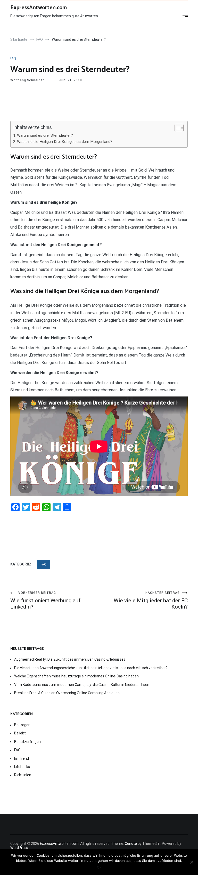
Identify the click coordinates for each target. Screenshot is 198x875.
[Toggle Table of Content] (176, 128)
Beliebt (20, 733)
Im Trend (21, 758)
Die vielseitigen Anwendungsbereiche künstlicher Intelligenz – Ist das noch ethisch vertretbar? (91, 668)
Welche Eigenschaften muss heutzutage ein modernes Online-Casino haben (76, 676)
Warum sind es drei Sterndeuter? (45, 135)
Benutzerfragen (27, 742)
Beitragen (22, 725)
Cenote (131, 843)
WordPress (19, 848)
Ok (99, 867)
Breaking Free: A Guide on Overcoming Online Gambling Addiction (67, 693)
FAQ (13, 58)
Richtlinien (22, 775)
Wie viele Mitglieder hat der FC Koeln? (151, 600)
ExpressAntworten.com (38, 7)
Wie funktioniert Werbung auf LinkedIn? (45, 600)
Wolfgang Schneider (27, 80)
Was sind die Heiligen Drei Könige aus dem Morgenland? (64, 141)
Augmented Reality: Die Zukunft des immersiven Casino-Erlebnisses (69, 659)
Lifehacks (22, 767)
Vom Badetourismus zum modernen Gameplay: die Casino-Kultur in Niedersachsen (81, 685)
